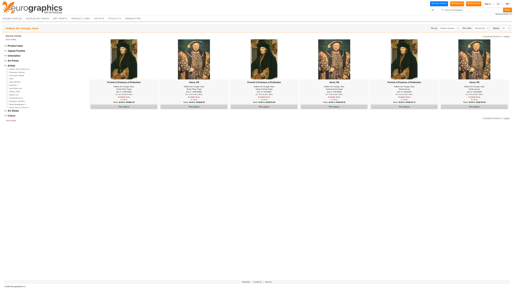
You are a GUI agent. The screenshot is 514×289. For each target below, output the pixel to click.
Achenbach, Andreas (17, 72)
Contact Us (258, 282)
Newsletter (133, 18)
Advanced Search (502, 14)
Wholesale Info (457, 3)
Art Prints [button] (60, 18)
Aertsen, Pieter (14, 91)
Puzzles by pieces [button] (37, 18)
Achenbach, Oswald (16, 75)
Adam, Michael (14, 82)
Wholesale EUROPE (439, 3)
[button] (489, 4)
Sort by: (434, 28)
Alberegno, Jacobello (17, 101)
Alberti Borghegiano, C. (17, 104)
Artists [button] (99, 18)
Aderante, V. (13, 85)
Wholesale (246, 282)
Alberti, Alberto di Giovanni (19, 108)
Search (507, 10)
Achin (11, 79)
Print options (124, 106)
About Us (268, 282)
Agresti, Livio (14, 95)
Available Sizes (124, 97)
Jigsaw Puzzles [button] (12, 18)
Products (115, 18)
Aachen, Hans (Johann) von (19, 69)
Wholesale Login (474, 3)
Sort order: (467, 28)
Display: (496, 28)
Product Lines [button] (80, 18)
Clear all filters (11, 39)
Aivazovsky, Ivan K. (16, 98)
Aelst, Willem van (15, 88)
